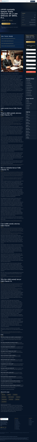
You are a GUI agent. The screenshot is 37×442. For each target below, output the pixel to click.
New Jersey (27, 128)
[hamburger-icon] (27, 1)
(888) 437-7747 (30, 37)
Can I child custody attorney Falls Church (7, 43)
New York (27, 131)
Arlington (27, 119)
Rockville (27, 125)
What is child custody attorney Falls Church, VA (8, 38)
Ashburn (27, 116)
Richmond (27, 122)
